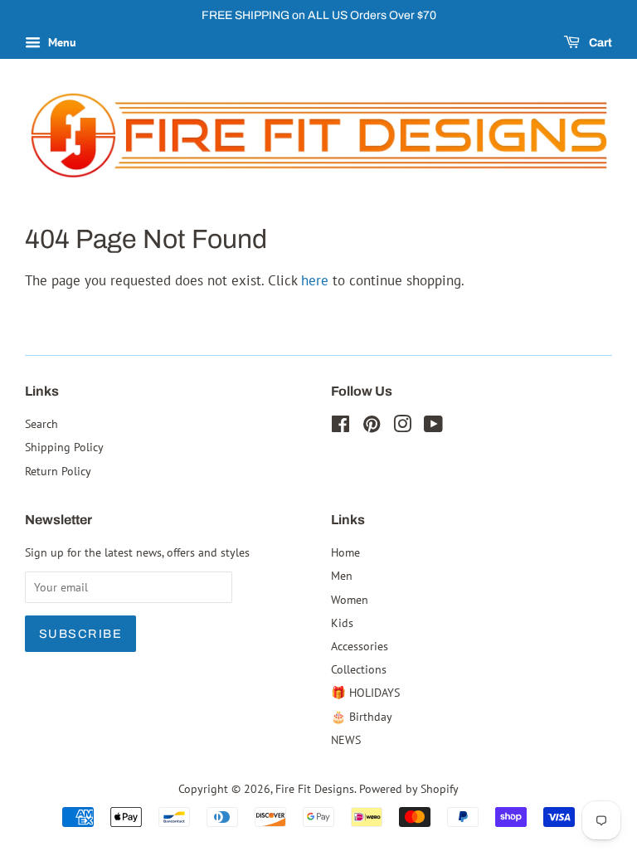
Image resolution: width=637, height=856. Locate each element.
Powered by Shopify (409, 788)
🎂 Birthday (361, 716)
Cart (599, 42)
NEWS (346, 739)
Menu (60, 42)
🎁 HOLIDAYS (365, 692)
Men (342, 575)
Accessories (359, 646)
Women (349, 599)
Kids (342, 622)
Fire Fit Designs (314, 788)
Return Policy (58, 471)
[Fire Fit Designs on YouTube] (433, 427)
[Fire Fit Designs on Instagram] (402, 427)
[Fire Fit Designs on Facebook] (340, 427)
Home (345, 552)
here (314, 280)
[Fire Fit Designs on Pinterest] (371, 427)
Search (41, 423)
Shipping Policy (64, 447)
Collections (359, 669)
